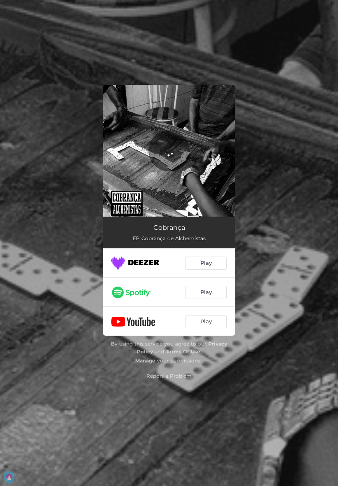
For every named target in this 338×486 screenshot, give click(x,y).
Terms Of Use (183, 351)
